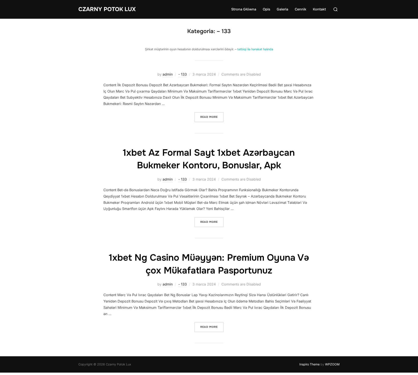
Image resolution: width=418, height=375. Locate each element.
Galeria (282, 9)
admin (168, 74)
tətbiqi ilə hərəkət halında (255, 49)
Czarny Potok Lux (107, 9)
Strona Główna (243, 9)
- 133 (182, 74)
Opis (266, 9)
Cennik (300, 9)
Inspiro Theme (309, 364)
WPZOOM (332, 364)
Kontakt (319, 9)
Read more (210, 117)
